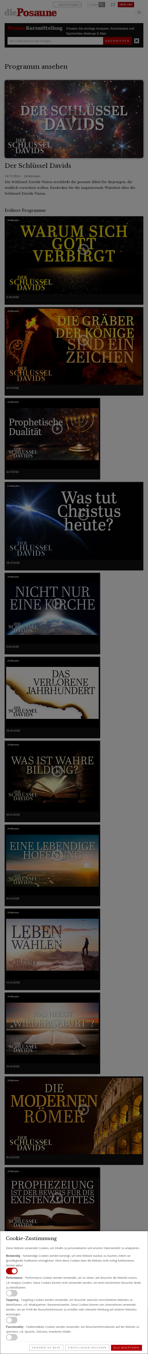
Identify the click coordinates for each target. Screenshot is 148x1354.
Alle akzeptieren (126, 1347)
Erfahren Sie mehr (46, 1347)
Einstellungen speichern (87, 1347)
